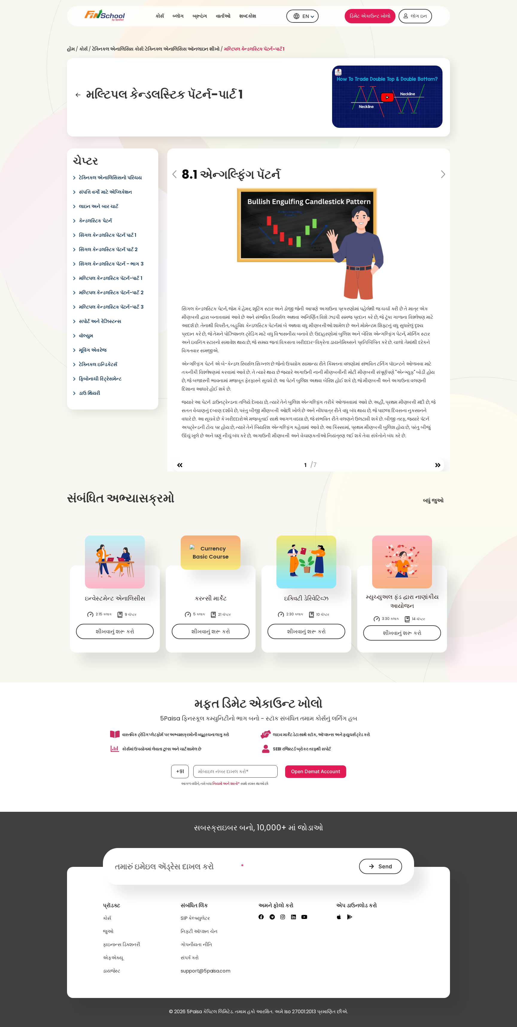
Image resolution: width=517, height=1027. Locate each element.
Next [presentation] (442, 174)
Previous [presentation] (175, 174)
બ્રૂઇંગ (200, 16)
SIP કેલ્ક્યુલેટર (195, 918)
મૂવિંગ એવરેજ (93, 350)
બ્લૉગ (178, 16)
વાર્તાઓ (223, 16)
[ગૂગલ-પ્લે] (349, 917)
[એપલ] (339, 917)
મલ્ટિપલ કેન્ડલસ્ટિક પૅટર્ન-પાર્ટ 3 (111, 307)
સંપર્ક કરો (190, 957)
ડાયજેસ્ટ (111, 970)
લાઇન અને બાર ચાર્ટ (98, 206)
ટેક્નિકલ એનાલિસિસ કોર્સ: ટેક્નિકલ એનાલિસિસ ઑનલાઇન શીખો (156, 48)
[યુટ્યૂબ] (304, 917)
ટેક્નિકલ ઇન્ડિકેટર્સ (98, 364)
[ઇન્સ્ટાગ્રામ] (282, 917)
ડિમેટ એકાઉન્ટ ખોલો (370, 16)
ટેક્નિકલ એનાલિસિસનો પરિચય (110, 177)
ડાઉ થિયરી (89, 393)
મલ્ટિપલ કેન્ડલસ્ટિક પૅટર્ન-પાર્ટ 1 (110, 278)
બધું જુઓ (433, 500)
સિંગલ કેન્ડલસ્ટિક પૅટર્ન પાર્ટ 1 (108, 235)
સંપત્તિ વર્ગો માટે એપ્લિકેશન (105, 192)
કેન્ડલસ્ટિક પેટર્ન (95, 220)
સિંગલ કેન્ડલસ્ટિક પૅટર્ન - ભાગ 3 (111, 263)
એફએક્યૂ (113, 957)
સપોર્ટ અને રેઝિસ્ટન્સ (100, 321)
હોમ (71, 48)
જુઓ (108, 931)
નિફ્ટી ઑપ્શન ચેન (199, 931)
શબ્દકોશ (247, 16)
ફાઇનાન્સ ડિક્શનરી (121, 944)
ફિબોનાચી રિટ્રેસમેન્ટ (100, 378)
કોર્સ (160, 16)
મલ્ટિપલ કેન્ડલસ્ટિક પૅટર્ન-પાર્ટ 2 (111, 292)
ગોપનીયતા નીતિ (196, 944)
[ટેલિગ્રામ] (272, 917)
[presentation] (180, 465)
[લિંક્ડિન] (293, 917)
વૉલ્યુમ (86, 335)
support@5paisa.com (205, 970)
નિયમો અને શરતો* (225, 783)
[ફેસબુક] (261, 917)
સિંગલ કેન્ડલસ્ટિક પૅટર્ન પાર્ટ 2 (108, 249)
